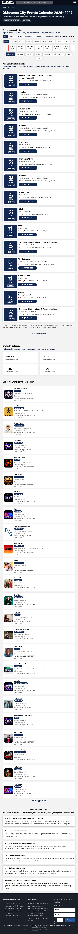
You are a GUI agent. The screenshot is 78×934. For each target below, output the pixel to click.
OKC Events (6, 7)
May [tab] (74, 41)
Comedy (29, 54)
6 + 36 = (54, 919)
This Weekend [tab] (49, 36)
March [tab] (59, 41)
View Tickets (28, 84)
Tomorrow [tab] (28, 36)
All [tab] (5, 36)
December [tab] (36, 41)
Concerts (20, 54)
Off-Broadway (58, 54)
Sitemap (34, 930)
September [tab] (14, 41)
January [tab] (44, 41)
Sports (38, 54)
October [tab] (21, 41)
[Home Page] (8, 2)
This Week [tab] (38, 36)
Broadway (47, 54)
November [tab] (29, 41)
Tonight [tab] (19, 36)
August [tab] (6, 41)
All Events (10, 54)
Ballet (69, 54)
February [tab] (51, 41)
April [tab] (67, 41)
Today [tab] (11, 36)
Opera (39, 58)
